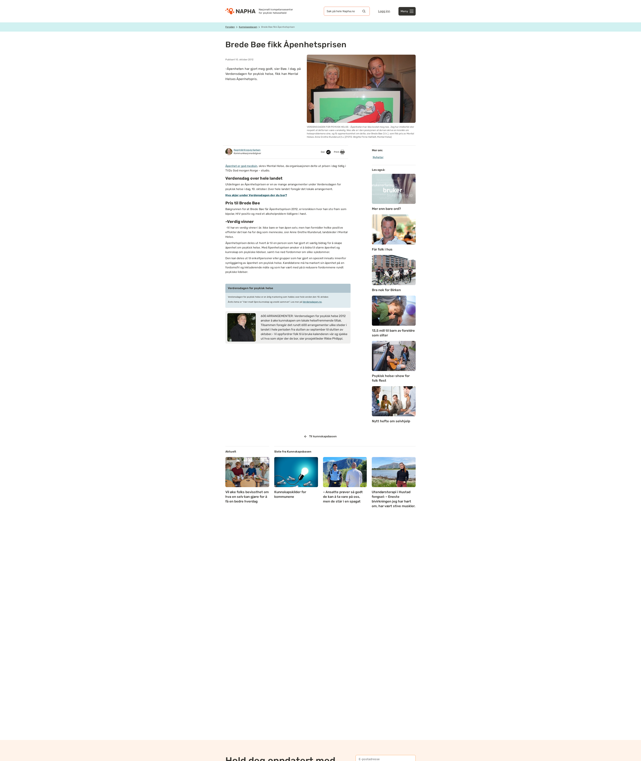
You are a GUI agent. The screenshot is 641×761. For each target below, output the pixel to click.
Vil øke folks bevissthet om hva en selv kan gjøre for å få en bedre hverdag (247, 496)
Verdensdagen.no (312, 301)
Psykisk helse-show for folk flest (391, 378)
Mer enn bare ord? (386, 209)
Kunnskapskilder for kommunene (290, 494)
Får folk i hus (382, 249)
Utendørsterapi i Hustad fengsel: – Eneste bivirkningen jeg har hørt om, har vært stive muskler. (393, 499)
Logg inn (384, 11)
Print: (337, 152)
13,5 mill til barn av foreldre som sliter (393, 333)
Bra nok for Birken (386, 290)
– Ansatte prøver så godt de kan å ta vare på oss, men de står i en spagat (343, 496)
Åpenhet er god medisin (241, 166)
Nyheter (378, 157)
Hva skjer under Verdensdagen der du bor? (256, 195)
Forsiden (230, 27)
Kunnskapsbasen (248, 27)
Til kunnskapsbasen (323, 436)
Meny (404, 11)
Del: (323, 152)
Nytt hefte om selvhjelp (391, 421)
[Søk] (364, 11)
